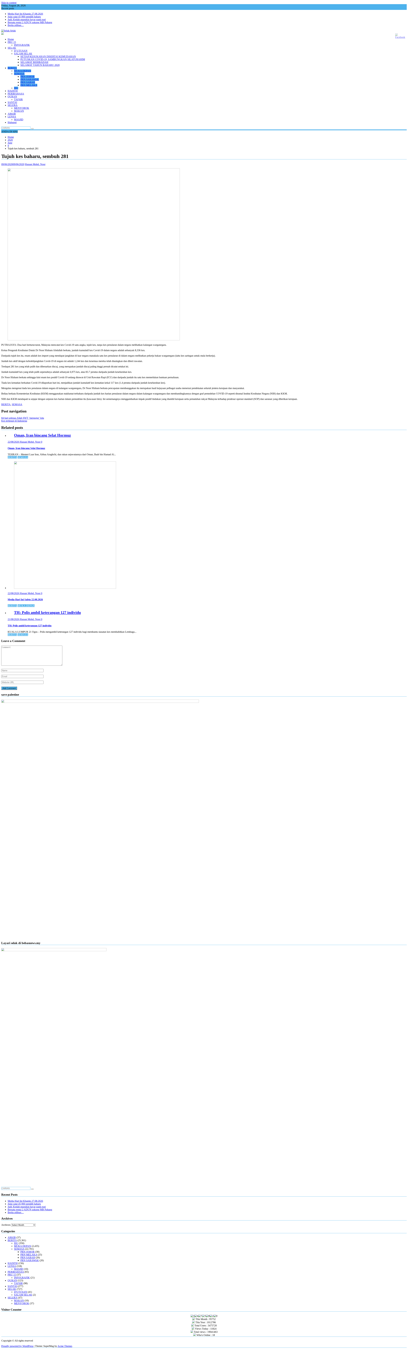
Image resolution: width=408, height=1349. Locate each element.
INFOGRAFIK (22, 45)
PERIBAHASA (16, 93)
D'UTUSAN (20, 1292)
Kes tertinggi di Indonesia (14, 420)
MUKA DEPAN (22, 70)
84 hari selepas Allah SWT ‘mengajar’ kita (22, 418)
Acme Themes (65, 1346)
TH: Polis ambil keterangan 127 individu (47, 612)
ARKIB (12, 113)
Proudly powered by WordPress (17, 1346)
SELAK (12, 48)
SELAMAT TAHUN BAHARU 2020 (40, 65)
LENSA (12, 116)
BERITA (12, 68)
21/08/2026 (14, 619)
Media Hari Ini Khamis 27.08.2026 (25, 13)
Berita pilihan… (16, 25)
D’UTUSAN (20, 50)
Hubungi (12, 122)
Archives (5, 1225)
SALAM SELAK (23, 53)
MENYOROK (21, 108)
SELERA (13, 105)
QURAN (12, 96)
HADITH (13, 90)
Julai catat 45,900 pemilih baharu (24, 16)
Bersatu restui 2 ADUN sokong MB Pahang (30, 22)
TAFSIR (18, 99)
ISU (16, 88)
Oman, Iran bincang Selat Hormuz (42, 435)
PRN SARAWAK (29, 79)
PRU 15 (12, 42)
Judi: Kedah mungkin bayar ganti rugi (27, 19)
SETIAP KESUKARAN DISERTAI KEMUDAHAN (48, 56)
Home (11, 39)
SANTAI (12, 102)
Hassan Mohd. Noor (35, 164)
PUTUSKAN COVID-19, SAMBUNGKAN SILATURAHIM (52, 59)
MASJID (18, 119)
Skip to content (8, 2)
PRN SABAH (27, 82)
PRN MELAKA (28, 85)
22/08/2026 (14, 441)
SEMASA (19, 73)
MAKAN (19, 111)
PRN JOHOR (27, 76)
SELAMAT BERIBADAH (34, 62)
